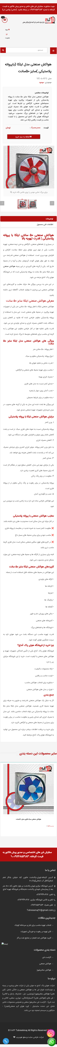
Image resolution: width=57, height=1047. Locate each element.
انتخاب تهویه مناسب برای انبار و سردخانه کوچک (32, 925)
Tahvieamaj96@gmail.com (40, 910)
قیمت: (46, 128)
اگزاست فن (46, 957)
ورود (6, 30)
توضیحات (49, 219)
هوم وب (19, 1037)
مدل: (49, 78)
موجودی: (47, 82)
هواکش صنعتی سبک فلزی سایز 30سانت (28, 819)
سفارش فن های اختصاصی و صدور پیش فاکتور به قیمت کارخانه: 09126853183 (27, 854)
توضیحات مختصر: (42, 93)
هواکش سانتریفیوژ (44, 970)
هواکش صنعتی (9, 266)
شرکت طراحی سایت (36, 1037)
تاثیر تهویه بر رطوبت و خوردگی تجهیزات (35, 931)
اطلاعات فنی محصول (45, 224)
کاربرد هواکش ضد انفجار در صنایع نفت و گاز (34, 938)
